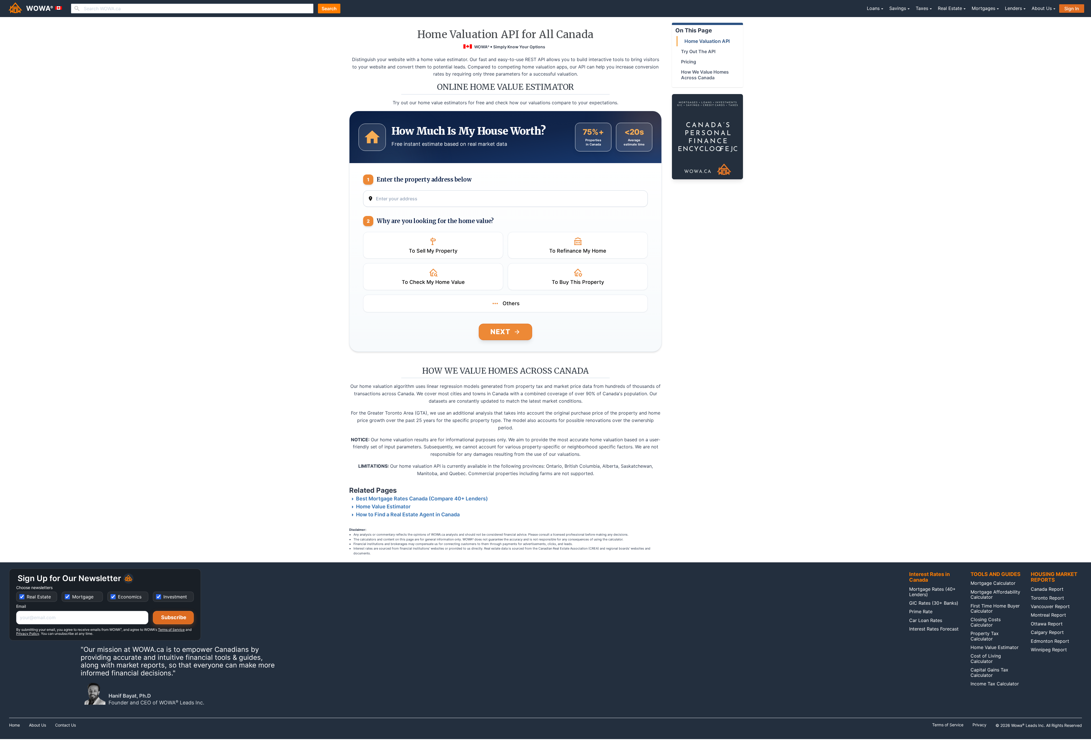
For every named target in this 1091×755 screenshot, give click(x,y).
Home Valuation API (707, 41)
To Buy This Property (578, 282)
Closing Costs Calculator (986, 622)
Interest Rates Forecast (934, 629)
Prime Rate (920, 611)
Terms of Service (171, 629)
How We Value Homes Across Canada (705, 74)
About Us (37, 725)
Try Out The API (698, 51)
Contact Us (65, 725)
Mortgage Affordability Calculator (995, 594)
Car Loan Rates (925, 620)
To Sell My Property (433, 251)
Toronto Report (1047, 598)
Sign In (1071, 8)
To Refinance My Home (577, 251)
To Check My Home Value (433, 282)
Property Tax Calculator (985, 636)
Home (14, 725)
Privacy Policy (27, 633)
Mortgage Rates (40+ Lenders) (932, 591)
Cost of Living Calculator (986, 658)
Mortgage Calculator (993, 583)
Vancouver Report (1050, 606)
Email (21, 606)
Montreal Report (1048, 615)
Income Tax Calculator (995, 684)
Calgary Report (1047, 632)
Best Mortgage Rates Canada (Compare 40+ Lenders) (422, 499)
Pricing (688, 62)
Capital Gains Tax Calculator (989, 672)
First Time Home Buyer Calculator (995, 608)
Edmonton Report (1050, 641)
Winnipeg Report (1049, 649)
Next (500, 332)
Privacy (979, 725)
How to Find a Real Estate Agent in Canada (408, 514)
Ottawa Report (1047, 624)
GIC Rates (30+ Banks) (933, 603)
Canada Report (1047, 589)
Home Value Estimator (383, 506)
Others (511, 303)
